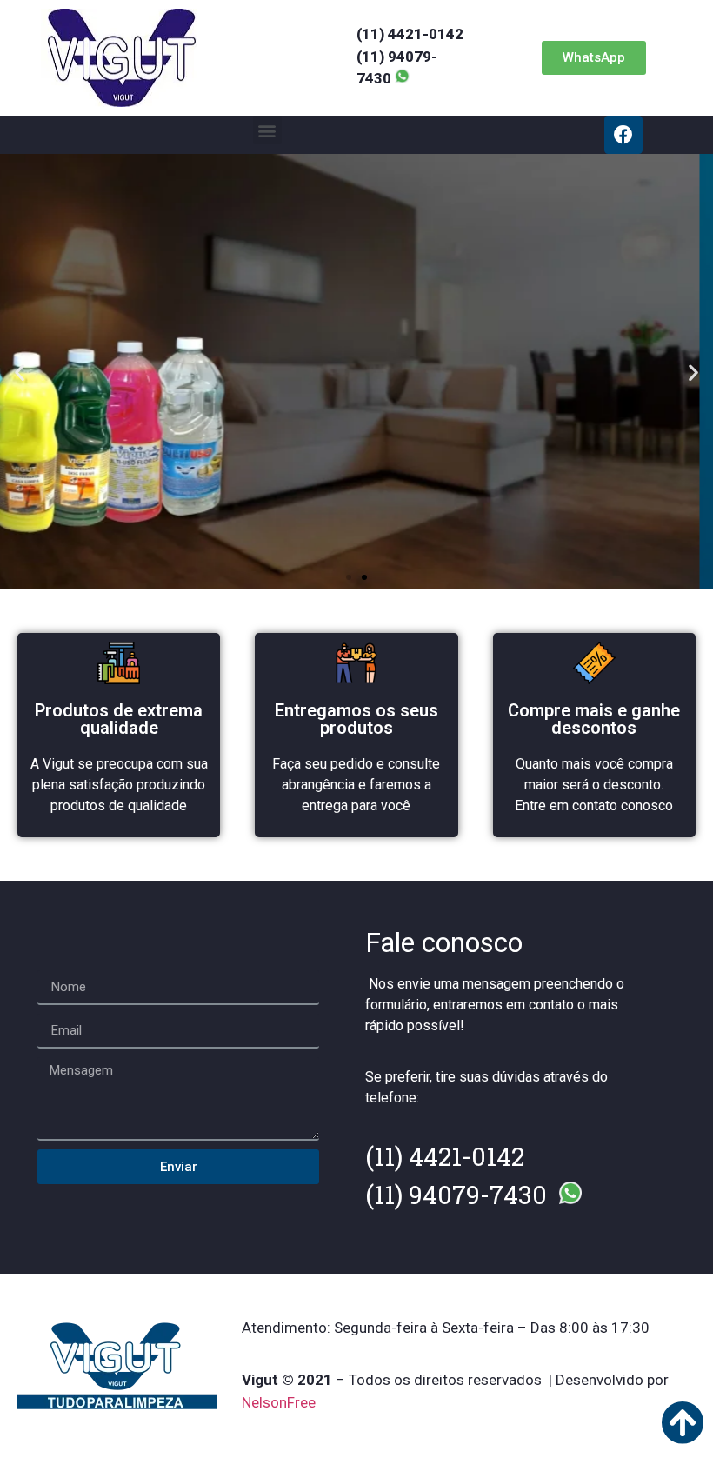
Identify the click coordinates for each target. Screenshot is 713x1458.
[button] (594, 58)
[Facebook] (623, 135)
